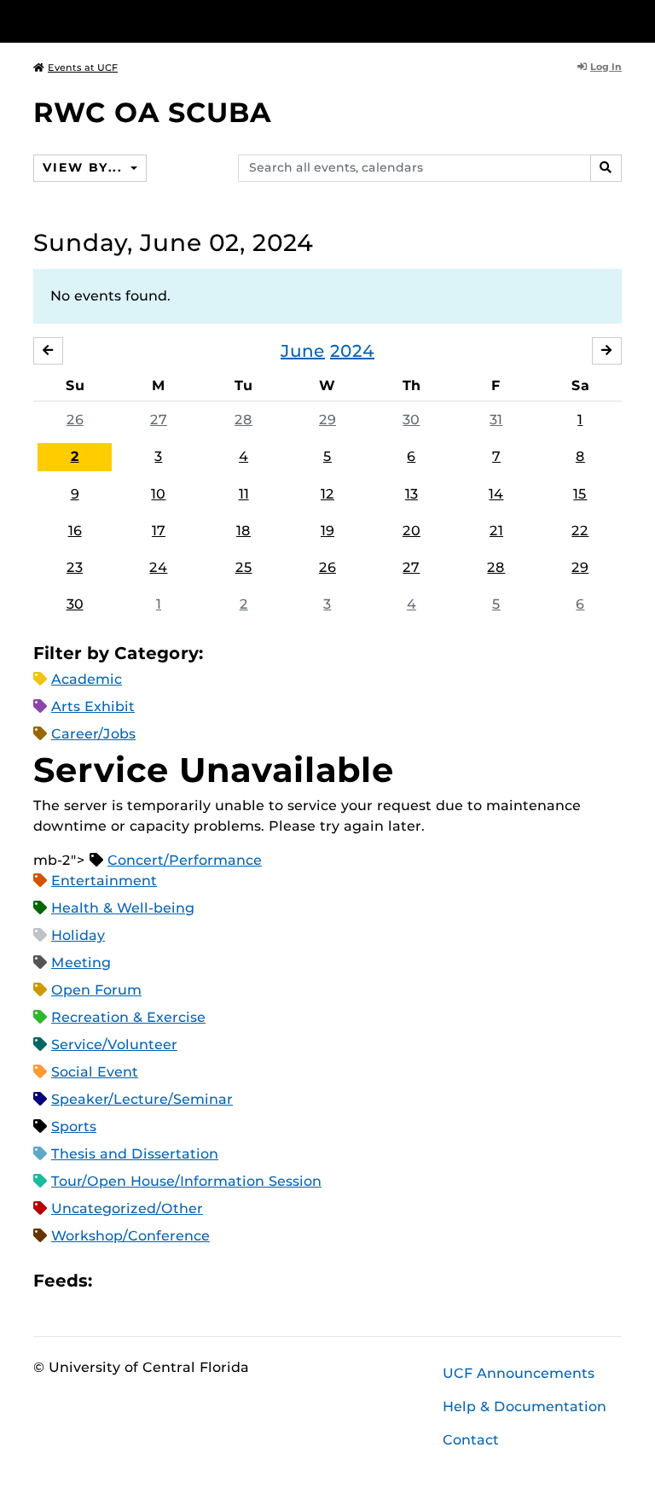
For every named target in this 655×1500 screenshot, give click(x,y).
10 (158, 494)
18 (243, 530)
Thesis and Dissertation (134, 1154)
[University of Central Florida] (146, 21)
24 (158, 567)
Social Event (94, 1072)
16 (75, 530)
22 (579, 530)
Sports (73, 1126)
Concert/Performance (184, 860)
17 (158, 530)
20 (411, 530)
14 (496, 494)
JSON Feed (230, 1281)
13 (411, 494)
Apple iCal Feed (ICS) (114, 1281)
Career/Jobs (93, 734)
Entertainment (104, 881)
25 (243, 567)
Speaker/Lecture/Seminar (142, 1099)
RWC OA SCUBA (152, 112)
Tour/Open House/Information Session (186, 1181)
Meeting (81, 962)
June (303, 351)
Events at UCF (83, 67)
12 (327, 494)
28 (243, 419)
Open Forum (96, 990)
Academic (86, 679)
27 (158, 419)
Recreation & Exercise (128, 1017)
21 (496, 530)
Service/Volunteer (114, 1044)
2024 (352, 351)
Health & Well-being (122, 908)
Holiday (78, 935)
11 (244, 494)
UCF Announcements (518, 1373)
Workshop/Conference (130, 1236)
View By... (84, 167)
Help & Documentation (524, 1406)
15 (580, 494)
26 (75, 419)
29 (327, 419)
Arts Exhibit (93, 706)
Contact (471, 1440)
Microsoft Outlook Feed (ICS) (143, 1281)
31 (496, 419)
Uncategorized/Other (127, 1208)
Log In (606, 67)
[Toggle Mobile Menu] (617, 20)
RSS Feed (172, 1281)
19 (327, 530)
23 (75, 567)
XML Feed (201, 1281)
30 (411, 419)
